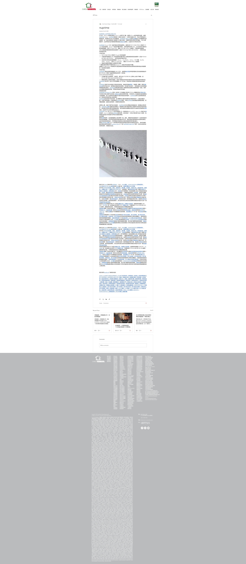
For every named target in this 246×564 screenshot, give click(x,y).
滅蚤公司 (119, 445)
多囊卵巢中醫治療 (107, 542)
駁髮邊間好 (103, 470)
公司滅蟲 (108, 451)
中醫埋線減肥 (121, 536)
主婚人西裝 (109, 496)
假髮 (116, 462)
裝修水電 (122, 402)
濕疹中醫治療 (109, 529)
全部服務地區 (105, 512)
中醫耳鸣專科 (108, 533)
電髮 (92, 467)
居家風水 (104, 426)
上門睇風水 (117, 426)
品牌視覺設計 (104, 483)
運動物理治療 (94, 418)
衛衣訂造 (114, 490)
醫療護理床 (122, 417)
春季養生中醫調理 (129, 550)
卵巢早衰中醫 (128, 542)
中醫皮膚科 (107, 511)
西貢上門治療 (105, 558)
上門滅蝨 (110, 450)
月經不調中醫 (95, 542)
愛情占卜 (98, 441)
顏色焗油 (108, 465)
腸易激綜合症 (98, 534)
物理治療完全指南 (114, 526)
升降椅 (129, 419)
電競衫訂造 (123, 504)
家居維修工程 (130, 361)
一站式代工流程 (125, 483)
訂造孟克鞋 (94, 501)
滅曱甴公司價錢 (95, 448)
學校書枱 (113, 421)
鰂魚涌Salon (109, 457)
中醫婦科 (110, 511)
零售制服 (127, 493)
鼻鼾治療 (119, 540)
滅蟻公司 (110, 443)
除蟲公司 (127, 442)
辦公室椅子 (114, 419)
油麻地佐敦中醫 (94, 549)
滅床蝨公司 (105, 445)
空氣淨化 (111, 475)
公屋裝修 (115, 389)
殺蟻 (113, 443)
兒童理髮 (110, 464)
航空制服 (130, 493)
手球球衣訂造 (103, 504)
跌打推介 (129, 532)
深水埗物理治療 (94, 548)
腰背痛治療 (127, 519)
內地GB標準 (128, 481)
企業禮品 (100, 422)
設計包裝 (129, 422)
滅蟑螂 (100, 448)
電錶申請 (129, 369)
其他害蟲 (129, 473)
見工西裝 (118, 496)
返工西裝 (121, 496)
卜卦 (123, 436)
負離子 (101, 462)
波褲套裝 (94, 495)
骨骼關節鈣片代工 (120, 488)
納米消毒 (117, 455)
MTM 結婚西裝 (101, 498)
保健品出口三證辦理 (112, 485)
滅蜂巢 (96, 449)
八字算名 (114, 435)
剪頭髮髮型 (105, 459)
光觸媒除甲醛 (102, 474)
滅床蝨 (98, 445)
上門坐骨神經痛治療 (123, 554)
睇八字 (110, 432)
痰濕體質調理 (125, 551)
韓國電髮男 (129, 471)
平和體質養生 (110, 536)
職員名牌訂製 (108, 513)
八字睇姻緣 (114, 432)
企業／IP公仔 (114, 519)
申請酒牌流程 (130, 391)
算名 (112, 433)
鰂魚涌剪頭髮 (95, 457)
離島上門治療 (115, 558)
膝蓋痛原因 (94, 550)
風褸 (118, 418)
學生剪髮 (93, 465)
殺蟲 (130, 442)
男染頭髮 (96, 466)
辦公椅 (110, 419)
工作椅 (118, 419)
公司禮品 (119, 422)
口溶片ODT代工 (122, 486)
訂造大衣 (114, 497)
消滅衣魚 (103, 449)
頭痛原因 (97, 550)
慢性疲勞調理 (123, 533)
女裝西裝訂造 (119, 498)
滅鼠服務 (113, 444)
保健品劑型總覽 (100, 486)
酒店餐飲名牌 (119, 513)
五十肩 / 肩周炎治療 (126, 521)
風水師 (101, 429)
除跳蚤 (114, 445)
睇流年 (93, 433)
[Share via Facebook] (100, 299)
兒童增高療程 (129, 540)
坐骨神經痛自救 (125, 549)
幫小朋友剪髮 (125, 464)
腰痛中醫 (103, 510)
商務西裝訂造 (113, 496)
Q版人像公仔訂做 (112, 516)
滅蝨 (120, 444)
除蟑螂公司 (117, 448)
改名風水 (127, 434)
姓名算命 (113, 434)
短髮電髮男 (120, 467)
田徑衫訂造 (114, 505)
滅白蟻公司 (115, 447)
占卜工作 (130, 436)
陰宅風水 (111, 428)
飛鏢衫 (129, 494)
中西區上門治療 (107, 557)
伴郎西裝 (104, 496)
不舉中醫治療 (112, 528)
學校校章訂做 (98, 513)
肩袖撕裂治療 (108, 526)
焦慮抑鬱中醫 (118, 533)
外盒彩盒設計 (114, 479)
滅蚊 (120, 443)
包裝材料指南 (97, 482)
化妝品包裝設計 (107, 424)
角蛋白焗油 (104, 463)
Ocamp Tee (112, 495)
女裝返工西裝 (125, 498)
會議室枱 (126, 420)
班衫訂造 (105, 495)
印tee (115, 418)
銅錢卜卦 (96, 440)
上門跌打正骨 (99, 554)
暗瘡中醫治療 (114, 529)
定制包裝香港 (110, 480)
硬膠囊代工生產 (106, 486)
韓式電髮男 (124, 471)
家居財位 (126, 426)
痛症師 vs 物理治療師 (121, 524)
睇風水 (107, 426)
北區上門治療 (110, 558)
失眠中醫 (107, 509)
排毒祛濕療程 (121, 532)
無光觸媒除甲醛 (108, 474)
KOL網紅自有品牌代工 (101, 490)
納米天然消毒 (98, 475)
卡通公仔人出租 (96, 516)
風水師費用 (125, 429)
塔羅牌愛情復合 (124, 441)
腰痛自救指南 (108, 549)
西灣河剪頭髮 (108, 456)
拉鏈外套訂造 (104, 503)
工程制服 (109, 493)
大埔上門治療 (96, 557)
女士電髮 (109, 460)
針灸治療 (122, 526)
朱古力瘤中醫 (123, 542)
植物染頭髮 (97, 462)
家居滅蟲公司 (124, 449)
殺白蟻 (122, 447)
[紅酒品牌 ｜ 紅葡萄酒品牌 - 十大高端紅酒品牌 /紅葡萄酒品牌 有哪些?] (123, 318)
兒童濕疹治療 (124, 540)
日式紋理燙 (94, 471)
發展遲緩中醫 (103, 531)
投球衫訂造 (96, 505)
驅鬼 (106, 437)
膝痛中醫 (107, 510)
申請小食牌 (139, 399)
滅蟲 (103, 442)
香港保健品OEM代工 (110, 483)
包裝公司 (119, 425)
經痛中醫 (128, 509)
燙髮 (107, 462)
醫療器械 (111, 417)
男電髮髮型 (110, 472)
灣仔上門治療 (113, 557)
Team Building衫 (112, 506)
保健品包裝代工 (105, 481)
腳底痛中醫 (99, 510)
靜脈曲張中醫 (127, 531)
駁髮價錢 (99, 470)
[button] (151, 15)
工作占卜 (126, 436)
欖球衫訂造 (127, 504)
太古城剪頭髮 (114, 457)
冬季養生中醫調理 (108, 551)
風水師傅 (104, 429)
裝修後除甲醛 (121, 474)
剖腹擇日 (128, 437)
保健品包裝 (126, 424)
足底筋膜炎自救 (108, 550)
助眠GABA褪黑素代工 (101, 489)
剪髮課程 (129, 462)
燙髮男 (110, 470)
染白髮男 (115, 466)
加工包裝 (94, 425)
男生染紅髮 (111, 466)
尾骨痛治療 (113, 521)
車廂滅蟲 (103, 452)
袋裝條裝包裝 (109, 479)
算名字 (114, 433)
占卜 (94, 436)
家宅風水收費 (105, 432)
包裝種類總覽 (100, 480)
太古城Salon (124, 457)
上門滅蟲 (108, 455)
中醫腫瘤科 (100, 532)
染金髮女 (97, 473)
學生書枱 (117, 421)
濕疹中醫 (111, 509)
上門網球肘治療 (109, 555)
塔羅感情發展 (115, 436)
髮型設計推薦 (110, 459)
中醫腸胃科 (95, 528)
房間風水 (94, 427)
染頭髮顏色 (129, 460)
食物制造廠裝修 (148, 365)
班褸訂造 (108, 495)
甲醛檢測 (112, 474)
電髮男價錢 (96, 472)
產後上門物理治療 (122, 552)
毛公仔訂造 (130, 516)
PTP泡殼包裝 (119, 479)
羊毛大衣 (124, 497)
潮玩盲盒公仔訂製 (95, 517)
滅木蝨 (129, 444)
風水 (97, 426)
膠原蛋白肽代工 (110, 487)
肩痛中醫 (115, 510)
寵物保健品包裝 (110, 478)
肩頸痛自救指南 (119, 549)
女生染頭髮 (120, 472)
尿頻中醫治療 (103, 539)
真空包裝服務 (115, 425)
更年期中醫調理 (100, 542)
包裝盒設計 (98, 425)
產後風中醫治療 (121, 543)
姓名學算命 (123, 434)
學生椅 (124, 421)
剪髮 (120, 455)
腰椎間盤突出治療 (125, 520)
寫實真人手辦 (113, 518)
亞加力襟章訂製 (123, 512)
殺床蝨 (111, 445)
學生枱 (104, 421)
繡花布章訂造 (129, 512)
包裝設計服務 (111, 481)
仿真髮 (118, 462)
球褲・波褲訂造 (113, 508)
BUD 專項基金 (127, 418)
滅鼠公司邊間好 (95, 444)
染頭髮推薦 (119, 460)
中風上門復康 (111, 552)
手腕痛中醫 (125, 510)
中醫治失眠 (119, 550)
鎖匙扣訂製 (129, 513)
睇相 (132, 437)
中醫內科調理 (103, 527)
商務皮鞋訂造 (113, 501)
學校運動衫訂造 (118, 506)
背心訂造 (125, 490)
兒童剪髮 (102, 464)
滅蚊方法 (122, 443)
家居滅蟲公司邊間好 (117, 449)
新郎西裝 (101, 496)
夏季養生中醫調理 (95, 551)
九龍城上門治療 (99, 558)
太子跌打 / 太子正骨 (100, 547)
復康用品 (108, 417)
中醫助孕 (127, 527)
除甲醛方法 (128, 452)
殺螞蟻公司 (117, 443)
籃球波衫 (107, 494)
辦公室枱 (106, 420)
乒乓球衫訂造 (113, 504)
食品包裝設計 (116, 424)
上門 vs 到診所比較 (99, 556)
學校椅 (126, 421)
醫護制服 (94, 493)
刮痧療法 (129, 526)
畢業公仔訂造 (106, 517)
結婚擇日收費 (124, 437)
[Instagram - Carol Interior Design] (145, 428)
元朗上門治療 (126, 556)
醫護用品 (101, 417)
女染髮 (116, 472)
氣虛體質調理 (114, 551)
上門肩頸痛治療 (111, 554)
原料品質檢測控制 (106, 485)
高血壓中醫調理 (110, 534)
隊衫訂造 (102, 506)
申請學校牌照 (130, 380)
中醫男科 (114, 511)
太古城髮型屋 (119, 457)
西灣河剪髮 (113, 456)
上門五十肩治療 (129, 554)
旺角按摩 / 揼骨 (102, 524)
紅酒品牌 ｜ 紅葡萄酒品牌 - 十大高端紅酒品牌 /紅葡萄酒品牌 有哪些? (122, 326)
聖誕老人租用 (102, 516)
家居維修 (115, 393)
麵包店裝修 (139, 394)
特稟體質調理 (105, 536)
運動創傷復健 (104, 525)
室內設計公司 (139, 358)
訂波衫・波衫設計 (97, 506)
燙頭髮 (110, 462)
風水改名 (131, 434)
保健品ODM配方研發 (118, 483)
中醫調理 (119, 526)
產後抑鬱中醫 (108, 544)
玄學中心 (93, 426)
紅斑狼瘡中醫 (119, 529)
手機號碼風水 (97, 429)
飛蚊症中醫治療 (127, 536)
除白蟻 (129, 445)
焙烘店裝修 (139, 393)
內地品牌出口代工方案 (126, 489)
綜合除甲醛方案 (127, 474)
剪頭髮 (122, 455)
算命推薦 (123, 435)
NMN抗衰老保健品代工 (104, 487)
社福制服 (96, 494)
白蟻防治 (126, 445)
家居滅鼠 (129, 450)
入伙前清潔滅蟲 (96, 455)
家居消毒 (108, 475)
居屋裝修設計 (139, 367)
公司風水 (119, 427)
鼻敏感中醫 (124, 509)
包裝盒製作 (103, 425)
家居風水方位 (104, 427)
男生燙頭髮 (118, 470)
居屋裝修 (115, 390)
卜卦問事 (120, 436)
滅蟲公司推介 (121, 442)
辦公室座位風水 (100, 428)
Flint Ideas (97, 417)
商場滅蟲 (129, 475)
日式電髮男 (120, 471)
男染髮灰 (130, 466)
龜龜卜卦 (100, 440)
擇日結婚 (119, 437)
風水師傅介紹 (109, 429)
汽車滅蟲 (99, 452)
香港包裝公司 (124, 425)
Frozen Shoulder (101, 559)
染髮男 (131, 465)
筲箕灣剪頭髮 (97, 458)
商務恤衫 (111, 498)
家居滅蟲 (112, 449)
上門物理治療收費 (116, 555)
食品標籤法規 (123, 481)
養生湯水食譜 (120, 535)
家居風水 (100, 426)
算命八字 (104, 433)
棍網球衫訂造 (100, 505)
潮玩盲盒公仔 (129, 518)
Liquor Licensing (131, 388)
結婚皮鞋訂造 (108, 501)
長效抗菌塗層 (104, 475)
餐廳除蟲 (124, 451)
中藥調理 (105, 535)
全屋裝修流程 (122, 407)
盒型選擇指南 (95, 480)
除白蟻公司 (96, 447)
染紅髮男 (107, 466)
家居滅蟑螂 (126, 450)
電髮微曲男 (116, 467)
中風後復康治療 (128, 525)
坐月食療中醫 (113, 544)
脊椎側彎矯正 (114, 525)
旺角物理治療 (118, 547)
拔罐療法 (126, 526)
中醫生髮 (127, 508)
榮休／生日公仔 (104, 519)
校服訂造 (93, 494)
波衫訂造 (100, 494)
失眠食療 (96, 529)
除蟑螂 (113, 448)
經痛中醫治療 (119, 527)
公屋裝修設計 (139, 365)
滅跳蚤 (124, 473)
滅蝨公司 (126, 444)
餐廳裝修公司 (139, 385)
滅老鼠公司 (104, 444)
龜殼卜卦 (104, 440)
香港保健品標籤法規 (117, 481)
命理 (128, 425)
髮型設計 (101, 459)
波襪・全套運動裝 (120, 508)
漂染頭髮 (125, 460)
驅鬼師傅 (109, 437)
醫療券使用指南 (127, 555)
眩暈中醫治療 (113, 533)
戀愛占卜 (111, 441)
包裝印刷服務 (121, 480)
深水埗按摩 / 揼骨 (109, 524)
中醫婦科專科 (104, 529)
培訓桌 (113, 420)
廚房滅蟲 (114, 450)
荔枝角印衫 (116, 503)
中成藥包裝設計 (99, 478)
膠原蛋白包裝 (124, 482)
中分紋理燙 (103, 471)
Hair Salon (128, 455)
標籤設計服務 (115, 480)
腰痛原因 (104, 549)
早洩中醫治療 (117, 528)
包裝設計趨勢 (108, 482)
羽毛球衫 (114, 494)
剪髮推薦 (122, 463)
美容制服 (123, 493)
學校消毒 (126, 475)
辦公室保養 (122, 392)
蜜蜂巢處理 (125, 448)
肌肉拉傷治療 (108, 521)
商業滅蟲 (104, 451)
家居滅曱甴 (121, 450)
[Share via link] (109, 299)
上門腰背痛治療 (105, 554)
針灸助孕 (99, 529)
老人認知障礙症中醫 (114, 531)
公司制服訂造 (114, 502)
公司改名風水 (104, 435)
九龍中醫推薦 (100, 549)
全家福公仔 (110, 519)
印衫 (113, 418)
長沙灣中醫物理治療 (113, 548)
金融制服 (116, 493)
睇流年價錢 (97, 433)
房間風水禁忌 (99, 427)
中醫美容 (121, 511)
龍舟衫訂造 (109, 505)
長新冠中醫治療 (128, 533)
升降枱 (129, 420)
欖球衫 (123, 494)
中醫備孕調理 (119, 541)
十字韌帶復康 (102, 526)
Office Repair (122, 393)
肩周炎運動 (130, 549)
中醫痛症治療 (96, 509)
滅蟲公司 (105, 442)
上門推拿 (95, 554)
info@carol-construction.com (147, 420)
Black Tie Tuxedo (102, 497)
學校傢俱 (103, 419)
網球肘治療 (106, 520)
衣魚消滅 (99, 449)
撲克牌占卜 (99, 437)
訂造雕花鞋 (103, 501)
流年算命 (131, 432)
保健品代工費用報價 (128, 485)
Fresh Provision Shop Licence (151, 399)
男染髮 (93, 466)
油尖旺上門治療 (128, 557)
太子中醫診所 (95, 512)
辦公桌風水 (95, 428)
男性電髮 (111, 471)
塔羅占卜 (114, 440)
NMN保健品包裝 (119, 482)
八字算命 (108, 433)
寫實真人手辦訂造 (119, 516)
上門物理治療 (94, 552)
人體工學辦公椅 (101, 420)
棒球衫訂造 (118, 504)
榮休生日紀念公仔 (117, 517)
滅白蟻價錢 (110, 447)
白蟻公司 (119, 447)
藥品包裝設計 (105, 478)
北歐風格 (122, 375)
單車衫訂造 (118, 505)
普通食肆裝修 (139, 388)
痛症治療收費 (114, 524)
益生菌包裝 (129, 482)
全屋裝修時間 (139, 362)
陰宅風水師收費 (121, 428)
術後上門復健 (116, 552)
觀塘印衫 (108, 503)
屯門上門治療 (121, 556)
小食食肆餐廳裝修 (149, 375)
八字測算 (127, 435)
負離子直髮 (104, 462)
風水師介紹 (129, 429)
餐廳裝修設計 (139, 384)
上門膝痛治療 (116, 554)
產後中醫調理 (114, 541)
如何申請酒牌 (130, 384)
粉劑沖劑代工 (117, 486)
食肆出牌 (129, 372)
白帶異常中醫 (118, 542)
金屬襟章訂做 (118, 512)
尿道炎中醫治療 (96, 544)
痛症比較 (100, 509)
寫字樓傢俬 (99, 419)
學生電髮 (99, 467)
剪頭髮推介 (119, 463)
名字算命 (109, 434)
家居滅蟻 (94, 450)
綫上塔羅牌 (124, 440)
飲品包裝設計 (116, 478)
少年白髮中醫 (108, 539)
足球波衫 (104, 494)
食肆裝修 (138, 386)
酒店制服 (101, 493)
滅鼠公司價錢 (108, 444)
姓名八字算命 (118, 434)
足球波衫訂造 (129, 503)
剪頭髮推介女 (128, 459)
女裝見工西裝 (130, 498)
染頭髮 (115, 460)
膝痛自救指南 (114, 549)
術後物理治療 (109, 525)
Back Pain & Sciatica (108, 559)
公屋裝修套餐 (139, 363)
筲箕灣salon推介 (120, 458)
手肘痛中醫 (99, 511)
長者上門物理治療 (105, 552)
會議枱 (123, 420)
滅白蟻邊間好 (105, 447)
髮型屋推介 (103, 456)
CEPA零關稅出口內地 (120, 485)
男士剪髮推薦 (118, 459)
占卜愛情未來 (110, 436)
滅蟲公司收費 (100, 443)
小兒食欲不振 (108, 531)
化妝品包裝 (98, 424)
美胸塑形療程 (104, 540)
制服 (111, 418)
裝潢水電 (122, 403)
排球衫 (111, 494)
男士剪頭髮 (123, 459)
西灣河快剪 (129, 458)
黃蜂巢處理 (129, 448)
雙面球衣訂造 (102, 508)
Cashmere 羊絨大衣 (119, 497)
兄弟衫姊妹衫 (117, 495)
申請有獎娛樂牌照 (149, 389)
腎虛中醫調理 (122, 528)
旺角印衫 (112, 503)
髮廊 (100, 456)
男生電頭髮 (115, 471)
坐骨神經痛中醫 (120, 510)
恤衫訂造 (122, 490)
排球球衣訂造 (98, 504)
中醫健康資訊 (126, 511)
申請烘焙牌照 (130, 376)
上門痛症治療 (99, 552)
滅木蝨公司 (95, 445)
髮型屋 (97, 456)
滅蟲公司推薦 (116, 442)
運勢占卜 (97, 436)
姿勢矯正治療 (119, 525)
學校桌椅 (129, 421)
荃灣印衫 (124, 503)
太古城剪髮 (129, 457)
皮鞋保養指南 (123, 501)
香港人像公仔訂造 (96, 518)
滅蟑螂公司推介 (109, 448)
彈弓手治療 (104, 541)
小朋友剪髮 (120, 464)
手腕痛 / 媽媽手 (102, 550)
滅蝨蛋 (123, 444)
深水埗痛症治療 (100, 548)
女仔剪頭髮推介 (96, 460)
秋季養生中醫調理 (102, 551)
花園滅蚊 (101, 451)
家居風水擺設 (122, 426)
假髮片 (121, 462)
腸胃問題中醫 (119, 509)
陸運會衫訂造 (123, 506)
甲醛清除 (119, 452)
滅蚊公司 (126, 443)
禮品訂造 (108, 422)
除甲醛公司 (113, 452)
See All (151, 310)
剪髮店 (125, 455)
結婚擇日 (115, 437)
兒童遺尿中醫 (95, 532)
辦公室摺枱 (101, 421)
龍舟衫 (120, 494)
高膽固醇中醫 (120, 539)
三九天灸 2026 (115, 535)
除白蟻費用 (101, 447)
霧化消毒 (94, 475)
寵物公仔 (99, 519)
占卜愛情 (102, 441)
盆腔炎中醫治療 (115, 543)
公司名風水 (110, 435)
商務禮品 (122, 422)
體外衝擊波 (99, 525)
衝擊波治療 (95, 525)
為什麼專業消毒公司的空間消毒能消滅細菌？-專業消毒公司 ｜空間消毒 (143, 315)
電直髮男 (111, 467)
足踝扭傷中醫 (94, 511)
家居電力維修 (130, 358)
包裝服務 (126, 422)
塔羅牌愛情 (107, 441)
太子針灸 (95, 547)
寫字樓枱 (109, 420)
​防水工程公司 (148, 356)
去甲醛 (116, 452)
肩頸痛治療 (123, 519)
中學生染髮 (122, 465)
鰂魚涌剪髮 (105, 457)
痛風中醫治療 (97, 533)
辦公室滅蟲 (113, 451)
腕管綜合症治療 (98, 541)
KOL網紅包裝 (99, 483)
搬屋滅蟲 (104, 455)
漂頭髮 (122, 460)
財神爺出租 (107, 516)
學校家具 (107, 419)
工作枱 (120, 420)
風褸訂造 (118, 490)
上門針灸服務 (128, 552)
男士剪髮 (114, 459)
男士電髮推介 (105, 460)
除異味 (115, 475)
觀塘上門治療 (110, 556)
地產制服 (120, 493)
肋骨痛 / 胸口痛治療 (119, 521)
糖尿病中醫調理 (116, 534)
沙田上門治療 (105, 556)
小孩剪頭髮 (98, 464)
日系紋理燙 (131, 470)
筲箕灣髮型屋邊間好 (113, 458)
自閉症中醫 (98, 531)
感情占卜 (101, 436)
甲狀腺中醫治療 (102, 544)
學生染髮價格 (127, 465)
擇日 (112, 437)
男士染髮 (100, 466)
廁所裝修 (122, 365)
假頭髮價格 (125, 462)
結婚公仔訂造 (101, 517)
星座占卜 (103, 437)
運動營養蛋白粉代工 (109, 489)
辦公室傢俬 (95, 419)
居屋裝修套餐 (139, 366)
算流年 (101, 433)
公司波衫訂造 (106, 506)
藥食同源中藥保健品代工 (104, 488)
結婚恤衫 (115, 498)
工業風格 (122, 378)
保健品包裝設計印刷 (98, 485)
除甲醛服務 (98, 474)
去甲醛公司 (124, 452)
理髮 (131, 455)
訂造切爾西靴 (98, 501)
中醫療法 (104, 509)
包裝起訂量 (100, 481)
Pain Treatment (96, 559)
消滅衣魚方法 (107, 449)
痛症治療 (118, 519)
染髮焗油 (101, 465)
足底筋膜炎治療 (111, 520)
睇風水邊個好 (111, 426)
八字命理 (131, 425)
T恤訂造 (107, 490)
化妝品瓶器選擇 (125, 479)
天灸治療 (113, 532)
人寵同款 (125, 495)
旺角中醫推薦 (113, 547)
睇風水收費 (95, 432)
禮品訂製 (111, 422)
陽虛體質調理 (119, 551)
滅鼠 (129, 443)
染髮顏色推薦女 (128, 472)
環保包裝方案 (102, 482)
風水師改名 (94, 435)
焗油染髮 (104, 465)
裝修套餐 (122, 408)
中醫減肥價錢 (126, 534)
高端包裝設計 (113, 482)
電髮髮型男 (101, 472)
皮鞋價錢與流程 (128, 501)
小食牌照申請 (139, 401)
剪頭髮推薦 (127, 463)
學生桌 (110, 421)
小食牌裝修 (147, 374)
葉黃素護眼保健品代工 (124, 487)
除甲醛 (109, 452)
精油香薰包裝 (127, 478)
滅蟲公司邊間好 (110, 442)
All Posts (95, 15)
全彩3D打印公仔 (125, 516)
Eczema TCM (128, 559)
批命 (117, 433)
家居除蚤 (106, 450)
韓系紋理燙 (126, 470)
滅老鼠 (100, 444)
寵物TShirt (129, 495)
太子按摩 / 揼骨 (97, 524)
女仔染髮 (123, 472)
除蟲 (125, 442)
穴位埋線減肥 (99, 540)
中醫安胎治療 (104, 543)
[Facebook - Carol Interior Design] (142, 428)
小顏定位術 (95, 540)
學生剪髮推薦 (130, 464)
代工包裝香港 (105, 480)
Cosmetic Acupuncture (122, 559)
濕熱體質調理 (130, 551)
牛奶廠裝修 (139, 395)
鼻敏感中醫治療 (104, 534)
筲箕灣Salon (102, 458)
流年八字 (127, 432)
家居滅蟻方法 (98, 450)
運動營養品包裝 (122, 478)
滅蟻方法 (106, 443)
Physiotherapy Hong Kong (122, 558)
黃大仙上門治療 (101, 557)
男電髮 (105, 467)
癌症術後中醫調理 (126, 539)
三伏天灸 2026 (110, 535)
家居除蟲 (128, 449)
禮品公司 (104, 422)
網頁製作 (104, 418)
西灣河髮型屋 (125, 456)
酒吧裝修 (138, 392)
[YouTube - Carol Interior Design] (148, 428)
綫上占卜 (128, 440)
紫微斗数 (128, 433)
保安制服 (105, 493)
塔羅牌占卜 (119, 440)
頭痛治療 (116, 520)
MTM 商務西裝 (96, 498)
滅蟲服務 (100, 442)
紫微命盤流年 (104, 434)
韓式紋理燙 (122, 470)
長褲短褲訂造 (119, 502)
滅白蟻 (123, 445)
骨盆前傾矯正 (98, 521)
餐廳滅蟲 (121, 451)
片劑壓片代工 (112, 486)
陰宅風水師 (116, 428)
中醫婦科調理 (114, 527)
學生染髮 (118, 465)
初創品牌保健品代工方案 (117, 489)
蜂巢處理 (121, 448)
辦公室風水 (115, 427)
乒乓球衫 (126, 494)
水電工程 (122, 399)
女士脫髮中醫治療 (125, 541)
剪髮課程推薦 (96, 463)
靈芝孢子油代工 (97, 488)
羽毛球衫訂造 (108, 504)
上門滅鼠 (97, 451)
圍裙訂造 (129, 490)
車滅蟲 (106, 452)
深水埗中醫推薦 (129, 547)
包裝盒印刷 (107, 425)
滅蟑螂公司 (104, 448)
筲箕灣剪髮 (107, 458)
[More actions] (146, 24)
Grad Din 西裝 (126, 496)
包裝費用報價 (95, 481)
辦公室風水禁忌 (124, 427)
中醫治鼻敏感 (123, 550)
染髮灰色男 (123, 466)
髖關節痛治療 (103, 521)
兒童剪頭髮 (106, 464)
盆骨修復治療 (110, 540)
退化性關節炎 (108, 541)
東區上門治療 (118, 557)
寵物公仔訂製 (111, 517)
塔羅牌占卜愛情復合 (116, 441)
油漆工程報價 (122, 397)
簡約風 (121, 372)
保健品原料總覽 (96, 487)
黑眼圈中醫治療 (125, 544)
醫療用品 (104, 417)
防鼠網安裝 (117, 444)
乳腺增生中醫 (109, 543)
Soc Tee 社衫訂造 (125, 502)
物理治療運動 (99, 418)
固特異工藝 (118, 501)
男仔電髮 (108, 467)
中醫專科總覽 (98, 527)
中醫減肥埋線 (121, 534)
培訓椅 (120, 419)
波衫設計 (98, 495)
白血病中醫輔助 (121, 531)
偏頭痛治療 (120, 520)
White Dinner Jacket (109, 497)
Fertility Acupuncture (115, 559)
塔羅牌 (111, 440)
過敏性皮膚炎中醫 (125, 529)
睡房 (114, 406)
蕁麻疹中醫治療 (114, 539)
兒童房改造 (122, 367)
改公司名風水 (99, 435)
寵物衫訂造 (122, 495)
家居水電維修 (130, 357)
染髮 (112, 460)
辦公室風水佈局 (106, 428)
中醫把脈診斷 (101, 535)
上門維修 (115, 392)
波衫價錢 (101, 495)
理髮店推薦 (94, 456)
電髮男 (102, 467)
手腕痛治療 (102, 520)
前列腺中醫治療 (116, 536)
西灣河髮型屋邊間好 (118, 456)
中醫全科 (102, 528)
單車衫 (117, 494)
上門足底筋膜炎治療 (102, 555)
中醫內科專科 (107, 528)
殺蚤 (117, 445)
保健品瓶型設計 (103, 479)
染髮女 (113, 472)
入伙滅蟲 (101, 455)
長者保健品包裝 (98, 479)
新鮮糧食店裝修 (148, 361)
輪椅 (118, 417)
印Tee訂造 (97, 502)
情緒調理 (98, 528)
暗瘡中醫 (115, 509)
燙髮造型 (129, 467)
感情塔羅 (128, 441)
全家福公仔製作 (124, 517)
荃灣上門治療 (115, 556)
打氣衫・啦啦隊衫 (96, 508)
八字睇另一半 (118, 432)
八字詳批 (124, 433)
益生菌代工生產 (116, 487)
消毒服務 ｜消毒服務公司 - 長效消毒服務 (102, 315)
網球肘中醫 (111, 510)
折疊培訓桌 (117, 420)
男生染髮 (103, 466)
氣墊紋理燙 (107, 471)
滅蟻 (104, 443)
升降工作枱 (96, 421)
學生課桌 (120, 421)
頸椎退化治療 (114, 550)
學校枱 (107, 421)
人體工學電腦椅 (95, 420)
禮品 (98, 422)
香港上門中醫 (100, 512)
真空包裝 (111, 425)
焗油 (100, 463)
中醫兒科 (118, 511)
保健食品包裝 (121, 424)
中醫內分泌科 (105, 532)
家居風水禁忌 (110, 427)
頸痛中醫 (95, 510)
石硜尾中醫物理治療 (128, 548)
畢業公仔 (96, 519)
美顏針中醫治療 (119, 544)
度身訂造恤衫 (107, 498)
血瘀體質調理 (95, 536)
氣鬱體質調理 (100, 536)
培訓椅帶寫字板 (125, 419)
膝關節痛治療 (96, 520)
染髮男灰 (127, 466)
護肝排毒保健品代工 (127, 488)
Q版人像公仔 (108, 518)
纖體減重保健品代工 (112, 488)
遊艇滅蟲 (96, 452)
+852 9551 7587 (144, 414)
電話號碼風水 (127, 428)
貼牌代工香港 (126, 480)
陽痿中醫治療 (127, 528)
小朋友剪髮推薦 (115, 464)
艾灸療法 (116, 532)
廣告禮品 (115, 422)
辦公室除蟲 (117, 451)
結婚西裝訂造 (96, 496)
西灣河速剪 (97, 459)
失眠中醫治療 (109, 527)
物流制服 (112, 493)
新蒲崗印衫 (121, 503)
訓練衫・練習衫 (107, 508)
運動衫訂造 (110, 502)
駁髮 (96, 470)
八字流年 (123, 432)
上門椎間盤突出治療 (95, 555)
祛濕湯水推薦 (126, 535)
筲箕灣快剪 (125, 458)
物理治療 (115, 417)
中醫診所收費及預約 (111, 512)
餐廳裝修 (138, 389)
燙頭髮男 (113, 470)
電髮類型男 (105, 472)
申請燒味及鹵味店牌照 (150, 385)
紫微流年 (100, 434)
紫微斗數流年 (95, 434)
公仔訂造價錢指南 (103, 518)
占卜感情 (105, 436)
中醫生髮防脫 (115, 540)
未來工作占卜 (94, 437)
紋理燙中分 (99, 471)
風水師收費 (120, 429)
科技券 (108, 418)
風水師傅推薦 (115, 429)
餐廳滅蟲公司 (129, 451)
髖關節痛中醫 (130, 510)
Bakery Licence (131, 375)
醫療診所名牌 (124, 513)
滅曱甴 (129, 447)
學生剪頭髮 (97, 465)
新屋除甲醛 (117, 474)
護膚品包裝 (102, 424)
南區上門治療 (123, 557)
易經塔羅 (107, 440)
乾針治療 (123, 525)
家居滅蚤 (103, 450)
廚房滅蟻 (117, 450)
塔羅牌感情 (96, 442)
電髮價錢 (95, 467)
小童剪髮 (130, 463)
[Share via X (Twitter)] (103, 299)
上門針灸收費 (121, 555)
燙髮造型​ (113, 462)
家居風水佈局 (100, 432)
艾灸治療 (96, 535)
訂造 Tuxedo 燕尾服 (96, 497)
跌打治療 (125, 532)
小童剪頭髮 (94, 464)
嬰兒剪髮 (107, 470)
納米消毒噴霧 (113, 455)
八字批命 (120, 433)
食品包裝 (112, 424)
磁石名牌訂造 (113, 513)
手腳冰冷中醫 (126, 543)
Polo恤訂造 (121, 418)
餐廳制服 (98, 493)
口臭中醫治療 (98, 539)
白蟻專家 (125, 447)
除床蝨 (101, 445)
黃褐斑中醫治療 (98, 543)
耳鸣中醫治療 (102, 533)
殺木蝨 (108, 445)
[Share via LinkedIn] (106, 299)
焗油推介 (107, 463)
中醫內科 (102, 511)
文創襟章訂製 (103, 513)
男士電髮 (101, 460)
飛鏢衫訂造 (105, 505)
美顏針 (124, 508)
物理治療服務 (126, 417)
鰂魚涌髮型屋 (100, 457)
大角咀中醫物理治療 (121, 548)
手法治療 (126, 524)
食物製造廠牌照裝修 (149, 363)
